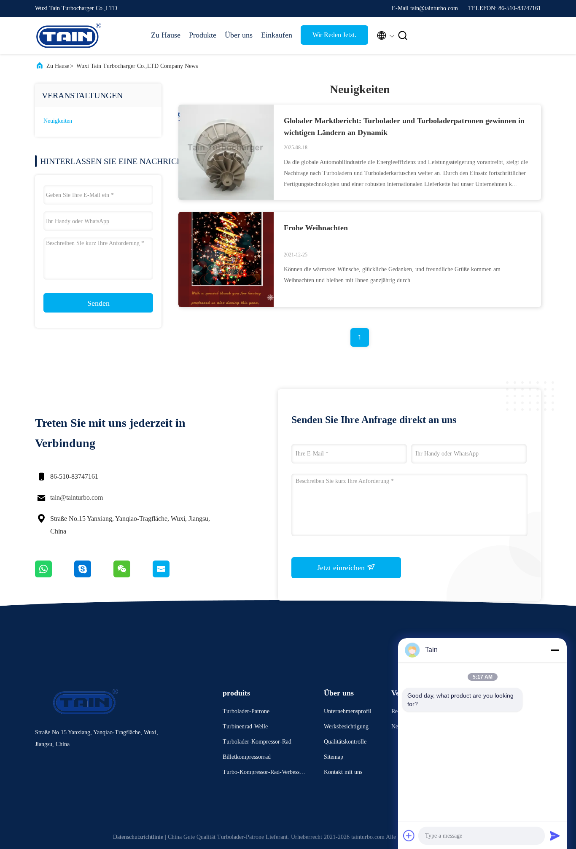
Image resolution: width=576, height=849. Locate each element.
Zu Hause (165, 35)
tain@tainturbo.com (76, 497)
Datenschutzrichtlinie (138, 837)
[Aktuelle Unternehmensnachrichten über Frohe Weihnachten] (226, 305)
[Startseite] (68, 35)
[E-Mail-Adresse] (172, 575)
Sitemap (333, 757)
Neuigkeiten (57, 121)
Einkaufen (276, 35)
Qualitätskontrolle (345, 741)
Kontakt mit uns (343, 772)
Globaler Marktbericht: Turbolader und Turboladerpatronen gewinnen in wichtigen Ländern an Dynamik (404, 126)
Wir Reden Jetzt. (334, 34)
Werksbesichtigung (346, 726)
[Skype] (93, 575)
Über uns (239, 35)
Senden (98, 303)
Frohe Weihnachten (316, 228)
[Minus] (555, 650)
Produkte (202, 35)
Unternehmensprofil (347, 711)
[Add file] (409, 835)
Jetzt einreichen (342, 567)
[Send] (555, 835)
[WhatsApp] (54, 575)
